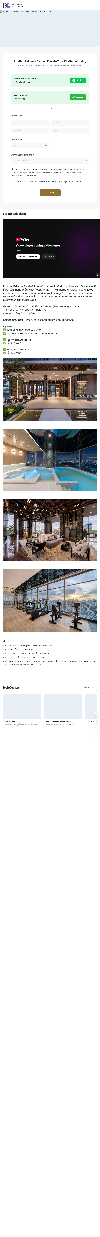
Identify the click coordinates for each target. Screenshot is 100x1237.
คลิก (36, 176)
